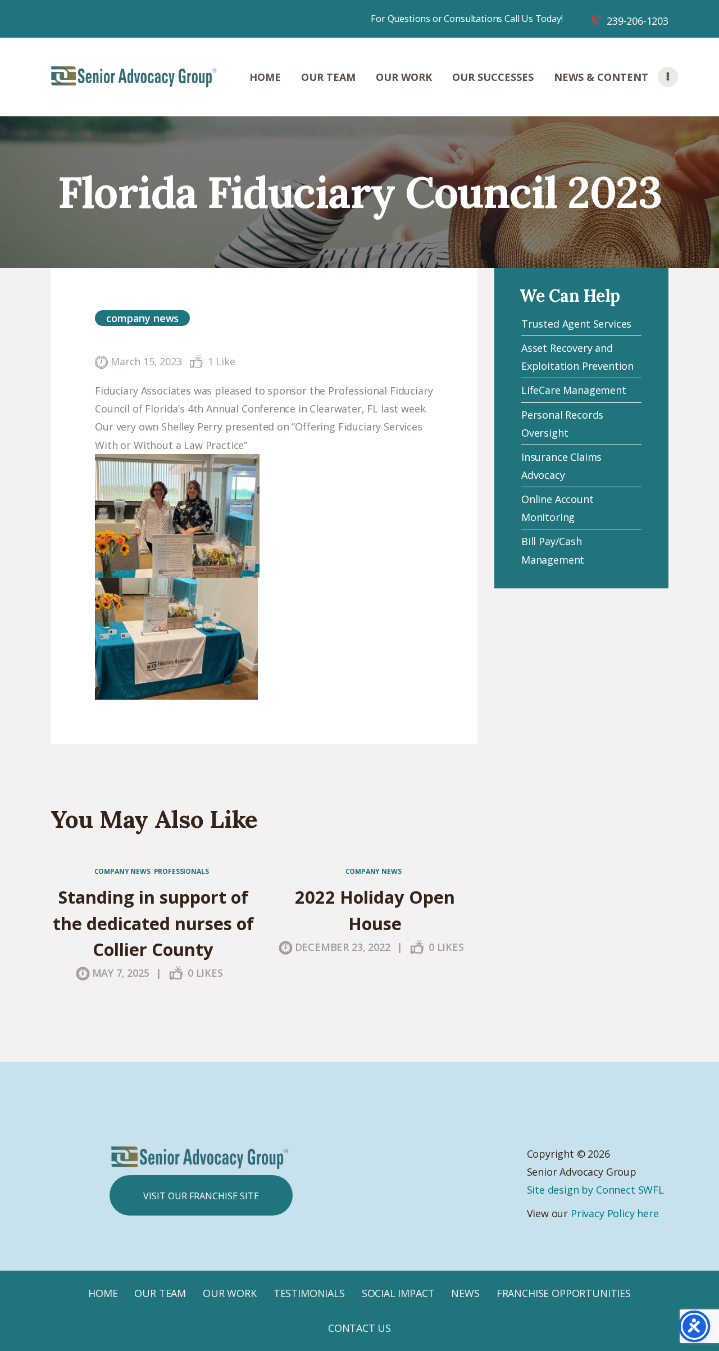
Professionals (181, 871)
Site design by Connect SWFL (595, 1189)
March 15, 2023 (146, 361)
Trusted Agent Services (576, 323)
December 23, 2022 (342, 947)
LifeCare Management (573, 390)
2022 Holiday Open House (375, 910)
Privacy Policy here (615, 1213)
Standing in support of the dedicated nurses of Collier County (153, 923)
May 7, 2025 (120, 973)
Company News (142, 318)
